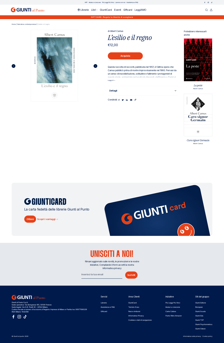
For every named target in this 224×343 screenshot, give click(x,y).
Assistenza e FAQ (108, 307)
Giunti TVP (199, 320)
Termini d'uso (133, 307)
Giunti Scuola (200, 311)
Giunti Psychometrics (203, 324)
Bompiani (199, 307)
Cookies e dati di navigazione (140, 320)
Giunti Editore (200, 303)
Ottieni (30, 219)
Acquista (125, 55)
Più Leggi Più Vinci (172, 303)
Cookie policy (207, 336)
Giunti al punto (19, 336)
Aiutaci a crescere (172, 307)
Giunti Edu (199, 316)
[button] (94, 10)
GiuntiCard (132, 303)
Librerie (104, 303)
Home (14, 24)
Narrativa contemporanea (26, 24)
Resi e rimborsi (134, 311)
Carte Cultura (170, 311)
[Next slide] (95, 66)
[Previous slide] (13, 66)
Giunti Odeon (200, 329)
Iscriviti (131, 275)
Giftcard (104, 311)
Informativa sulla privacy (192, 336)
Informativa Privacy (136, 316)
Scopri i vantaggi (46, 219)
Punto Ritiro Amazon (173, 316)
